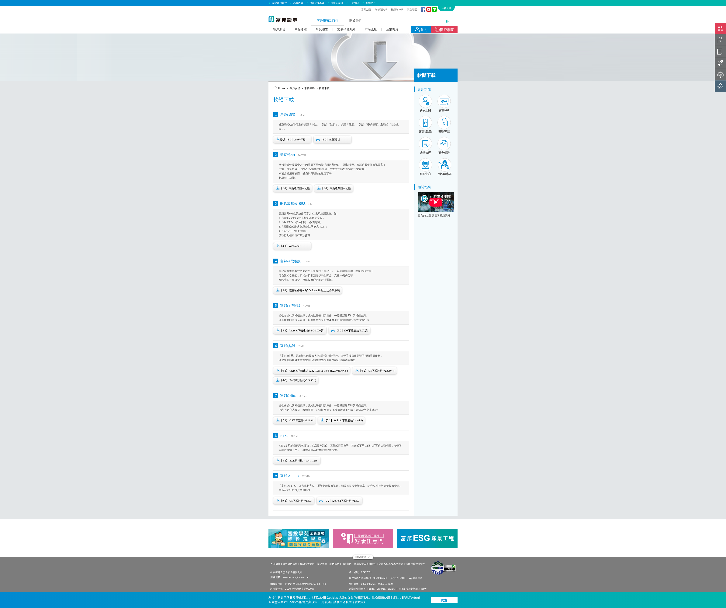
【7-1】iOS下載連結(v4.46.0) (296, 420)
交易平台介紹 (346, 29)
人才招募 (275, 563)
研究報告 (322, 29)
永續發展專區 (316, 3)
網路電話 (417, 578)
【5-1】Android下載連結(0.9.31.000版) (302, 330)
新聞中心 (370, 3)
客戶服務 (279, 29)
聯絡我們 (346, 563)
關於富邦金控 (279, 3)
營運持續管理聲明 (415, 563)
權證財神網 (397, 9)
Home (281, 88)
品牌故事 (298, 3)
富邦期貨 (366, 9)
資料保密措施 (290, 563)
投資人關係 (337, 3)
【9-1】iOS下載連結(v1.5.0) (296, 500)
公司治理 (354, 3)
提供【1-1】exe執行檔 (293, 139)
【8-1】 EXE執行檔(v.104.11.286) (299, 460)
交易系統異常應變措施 (391, 563)
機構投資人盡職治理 (365, 563)
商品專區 (412, 9)
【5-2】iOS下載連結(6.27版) (351, 330)
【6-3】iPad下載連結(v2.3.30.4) (298, 380)
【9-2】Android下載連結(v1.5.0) (341, 500)
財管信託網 (381, 9)
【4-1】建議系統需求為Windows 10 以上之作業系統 (310, 290)
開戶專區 (447, 30)
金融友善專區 (307, 563)
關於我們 (322, 563)
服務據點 (334, 563)
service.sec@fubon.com (296, 577)
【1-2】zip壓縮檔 (330, 139)
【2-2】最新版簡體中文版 (336, 188)
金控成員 (446, 8)
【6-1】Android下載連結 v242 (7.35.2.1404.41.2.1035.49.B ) (314, 370)
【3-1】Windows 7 (290, 246)
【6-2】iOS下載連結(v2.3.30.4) (377, 370)
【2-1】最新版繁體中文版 (295, 188)
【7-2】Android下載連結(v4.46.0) (343, 420)
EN (447, 21)
